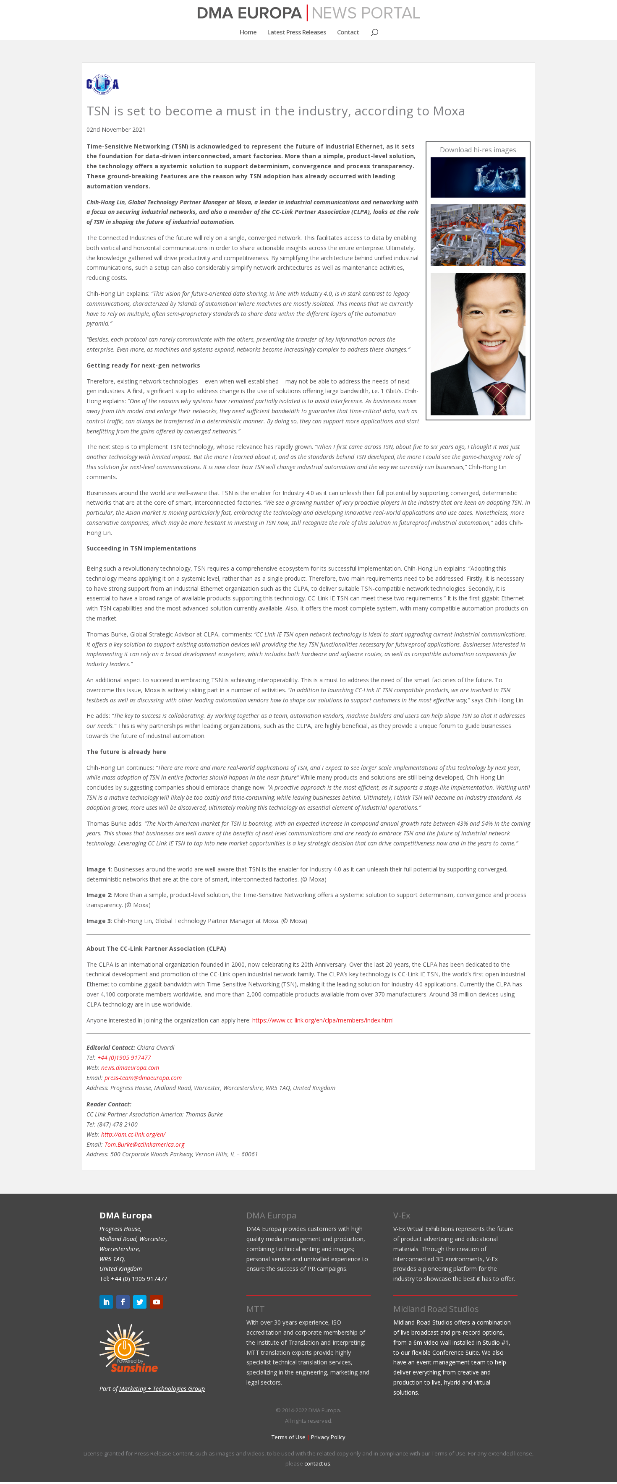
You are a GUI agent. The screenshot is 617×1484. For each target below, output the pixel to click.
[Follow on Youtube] (156, 1302)
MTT (255, 1308)
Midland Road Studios (436, 1308)
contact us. (318, 1463)
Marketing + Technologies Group (162, 1389)
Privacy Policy (328, 1437)
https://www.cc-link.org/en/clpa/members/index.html (323, 1020)
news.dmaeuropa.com (130, 1068)
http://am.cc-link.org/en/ (133, 1134)
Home (248, 32)
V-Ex (401, 1215)
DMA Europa (271, 1215)
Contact (348, 32)
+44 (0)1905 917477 (124, 1057)
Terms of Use (289, 1437)
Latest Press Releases (296, 32)
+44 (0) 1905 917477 (139, 1279)
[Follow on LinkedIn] (106, 1302)
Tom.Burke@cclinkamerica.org (144, 1144)
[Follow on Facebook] (123, 1302)
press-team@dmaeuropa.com (143, 1078)
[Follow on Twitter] (139, 1302)
